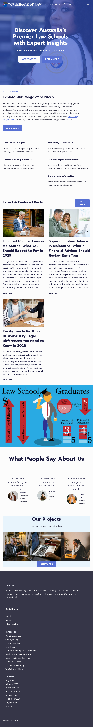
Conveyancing (11, 639)
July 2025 (9, 706)
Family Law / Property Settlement (20, 650)
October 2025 (11, 695)
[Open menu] (88, 4)
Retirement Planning (14, 665)
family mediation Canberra (17, 658)
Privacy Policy (11, 624)
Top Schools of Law (14, 669)
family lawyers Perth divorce (18, 654)
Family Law (10, 647)
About (8, 616)
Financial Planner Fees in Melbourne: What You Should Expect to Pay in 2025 (23, 248)
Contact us (46, 564)
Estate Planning (12, 643)
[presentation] (23, 223)
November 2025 (12, 691)
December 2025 (12, 688)
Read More (8, 293)
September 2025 (12, 699)
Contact (9, 620)
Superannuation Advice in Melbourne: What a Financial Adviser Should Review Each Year (69, 248)
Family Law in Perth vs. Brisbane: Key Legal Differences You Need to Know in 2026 (23, 338)
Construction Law (13, 636)
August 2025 (11, 702)
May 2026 (9, 680)
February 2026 (11, 684)
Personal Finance (13, 661)
